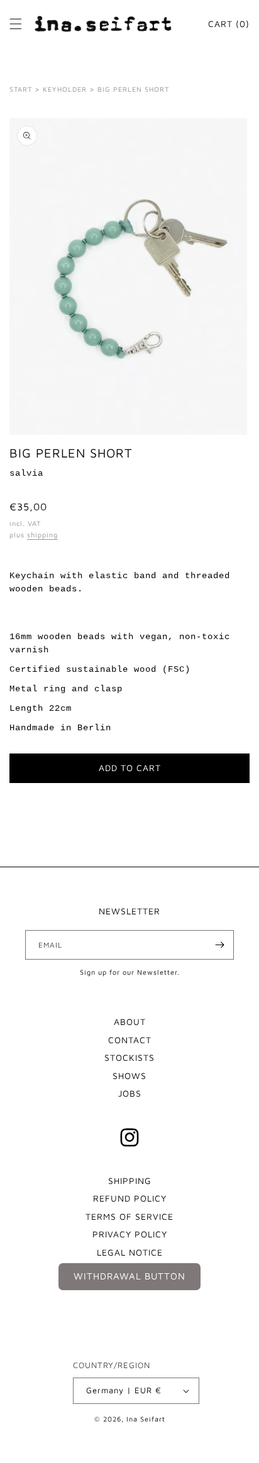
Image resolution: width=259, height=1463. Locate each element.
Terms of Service (129, 1216)
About (130, 1021)
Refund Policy (130, 1198)
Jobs (129, 1093)
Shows (129, 1075)
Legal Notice (130, 1252)
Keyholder (65, 89)
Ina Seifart (145, 1419)
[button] (16, 24)
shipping (42, 534)
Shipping (130, 1180)
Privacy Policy (129, 1234)
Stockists (129, 1057)
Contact (130, 1039)
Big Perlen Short (133, 89)
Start (20, 89)
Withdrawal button (129, 1276)
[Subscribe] (219, 945)
